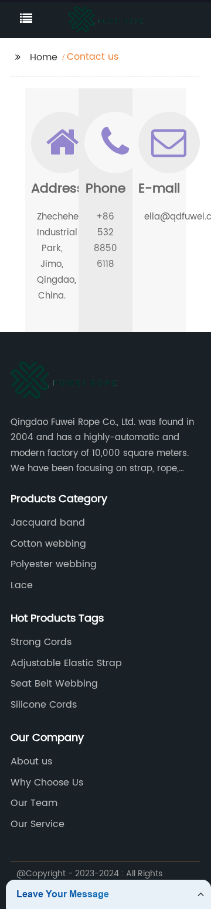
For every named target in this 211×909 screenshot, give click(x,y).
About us (31, 761)
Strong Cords (41, 642)
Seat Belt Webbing (54, 684)
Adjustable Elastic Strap (66, 663)
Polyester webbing (54, 564)
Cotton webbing (48, 544)
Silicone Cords (44, 705)
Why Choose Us (47, 782)
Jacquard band (48, 523)
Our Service (37, 824)
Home (43, 57)
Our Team (34, 803)
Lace (22, 585)
